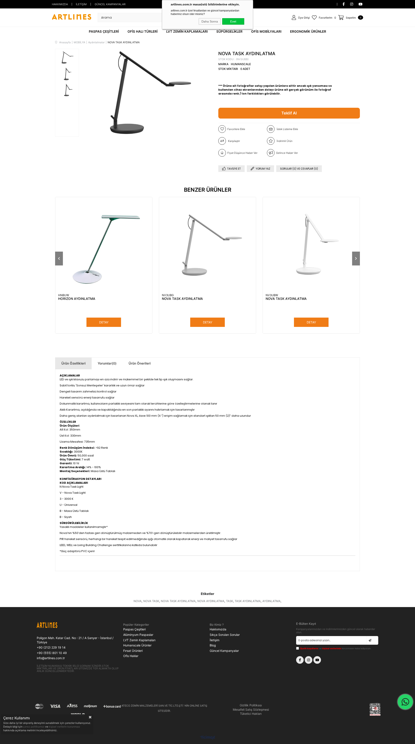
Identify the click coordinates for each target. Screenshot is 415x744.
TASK (229, 601)
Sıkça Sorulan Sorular (225, 634)
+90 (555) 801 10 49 (52, 653)
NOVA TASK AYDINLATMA (182, 299)
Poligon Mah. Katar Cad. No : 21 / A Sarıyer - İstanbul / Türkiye (75, 640)
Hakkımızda (218, 629)
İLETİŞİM (81, 4)
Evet (233, 21)
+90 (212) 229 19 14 (51, 647)
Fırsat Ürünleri (133, 650)
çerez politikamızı (34, 726)
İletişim (214, 640)
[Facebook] (300, 660)
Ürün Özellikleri (73, 363)
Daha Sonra (209, 21)
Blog (213, 645)
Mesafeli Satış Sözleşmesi (251, 709)
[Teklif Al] (289, 113)
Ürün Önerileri (140, 363)
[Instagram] (308, 660)
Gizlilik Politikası (251, 705)
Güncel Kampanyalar (224, 650)
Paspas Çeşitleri (134, 629)
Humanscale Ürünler (137, 645)
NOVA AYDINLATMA (210, 601)
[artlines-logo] (57, 625)
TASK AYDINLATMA (248, 601)
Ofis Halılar (130, 656)
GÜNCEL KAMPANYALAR (110, 4)
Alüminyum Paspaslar (138, 634)
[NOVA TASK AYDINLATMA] (207, 245)
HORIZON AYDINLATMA (76, 299)
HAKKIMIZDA (60, 4)
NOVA (138, 601)
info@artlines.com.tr (51, 658)
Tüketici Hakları (251, 713)
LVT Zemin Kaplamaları (139, 640)
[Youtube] (317, 660)
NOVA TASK (151, 601)
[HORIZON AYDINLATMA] (104, 245)
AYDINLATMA (271, 601)
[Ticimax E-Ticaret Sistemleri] (207, 738)
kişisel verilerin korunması (64, 726)
